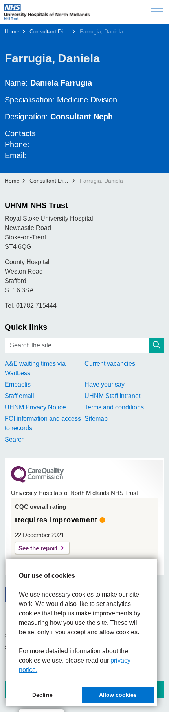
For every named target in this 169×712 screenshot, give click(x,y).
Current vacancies (109, 363)
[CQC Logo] (37, 481)
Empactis (18, 384)
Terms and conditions (114, 407)
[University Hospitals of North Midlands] (47, 12)
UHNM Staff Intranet (112, 396)
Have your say (104, 384)
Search (15, 439)
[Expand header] (157, 12)
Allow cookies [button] (118, 695)
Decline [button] (42, 695)
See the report (37, 548)
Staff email (19, 396)
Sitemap (96, 418)
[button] (156, 345)
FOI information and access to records (43, 423)
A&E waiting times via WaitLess (35, 368)
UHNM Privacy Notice (35, 407)
